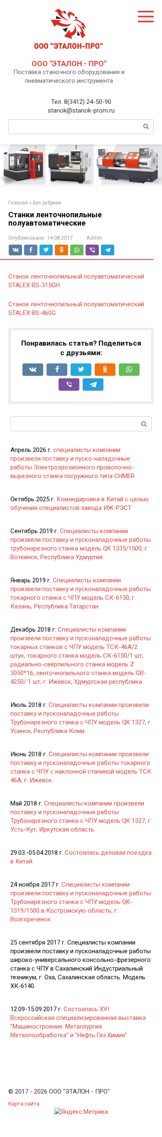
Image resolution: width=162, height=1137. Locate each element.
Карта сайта (23, 1103)
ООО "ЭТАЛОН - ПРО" (69, 63)
